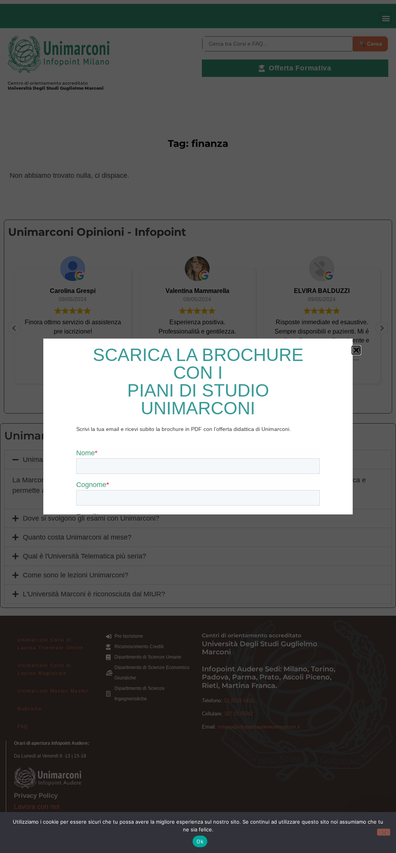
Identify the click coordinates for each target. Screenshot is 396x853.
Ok (199, 841)
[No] (383, 832)
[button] (356, 350)
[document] (198, 426)
